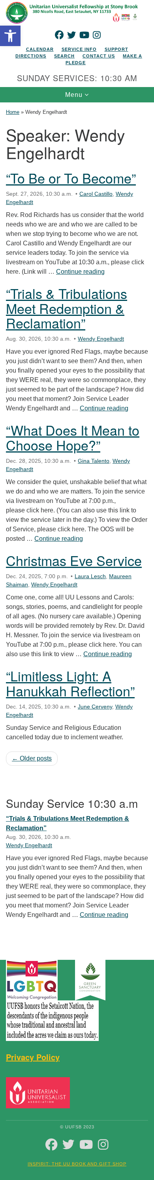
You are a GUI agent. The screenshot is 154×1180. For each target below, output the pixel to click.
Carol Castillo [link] (96, 194)
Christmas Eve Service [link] (74, 560)
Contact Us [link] (99, 56)
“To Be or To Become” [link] (71, 177)
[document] (77, 525)
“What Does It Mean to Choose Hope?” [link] (72, 437)
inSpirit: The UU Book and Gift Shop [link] (77, 1163)
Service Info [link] (79, 49)
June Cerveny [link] (95, 706)
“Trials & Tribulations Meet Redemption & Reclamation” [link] (66, 308)
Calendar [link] (40, 49)
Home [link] (12, 112)
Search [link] (64, 56)
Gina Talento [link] (93, 461)
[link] (10, 36)
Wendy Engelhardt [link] (101, 339)
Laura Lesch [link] (90, 576)
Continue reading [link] (80, 271)
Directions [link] (30, 56)
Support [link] (116, 49)
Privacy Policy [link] (33, 1057)
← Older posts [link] (32, 758)
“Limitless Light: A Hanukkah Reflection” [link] (70, 683)
